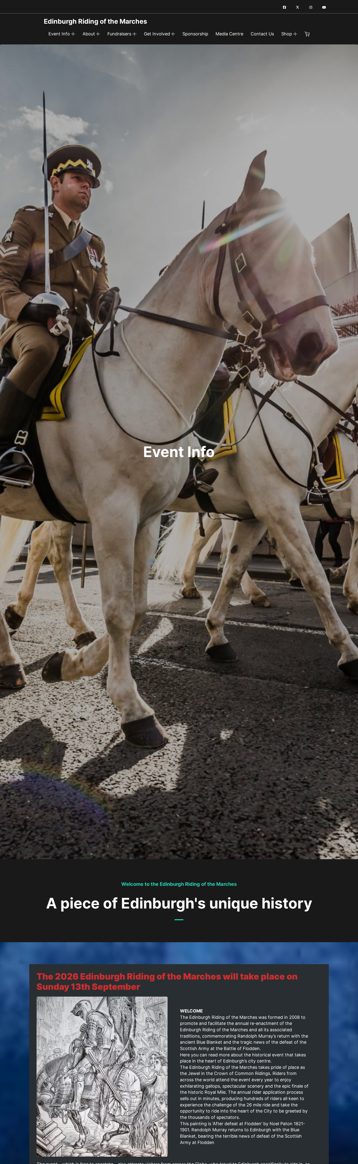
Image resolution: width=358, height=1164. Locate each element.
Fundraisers (119, 33)
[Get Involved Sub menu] (173, 34)
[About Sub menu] (98, 34)
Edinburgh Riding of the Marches (95, 21)
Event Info (59, 33)
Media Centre (229, 33)
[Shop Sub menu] (295, 34)
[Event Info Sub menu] (73, 34)
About (89, 33)
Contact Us (262, 33)
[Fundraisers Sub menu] (134, 34)
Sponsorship (195, 33)
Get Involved (157, 33)
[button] (307, 35)
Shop (286, 33)
